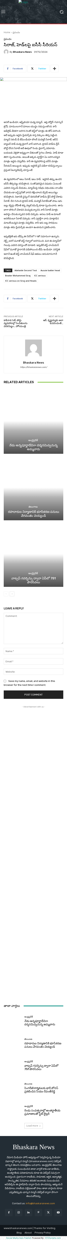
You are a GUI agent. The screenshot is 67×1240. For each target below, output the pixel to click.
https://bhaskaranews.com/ (33, 367)
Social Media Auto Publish (18, 1238)
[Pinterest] (38, 1212)
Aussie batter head (50, 270)
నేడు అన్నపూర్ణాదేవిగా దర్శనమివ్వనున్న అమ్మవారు (33, 447)
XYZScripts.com (53, 1238)
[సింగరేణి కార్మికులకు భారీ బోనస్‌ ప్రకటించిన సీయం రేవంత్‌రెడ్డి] (13, 1088)
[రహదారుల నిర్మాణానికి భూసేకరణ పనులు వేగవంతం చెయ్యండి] (33, 487)
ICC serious (40, 275)
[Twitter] (48, 1212)
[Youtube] (58, 1212)
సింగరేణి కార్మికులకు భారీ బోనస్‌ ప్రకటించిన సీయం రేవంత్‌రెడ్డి (41, 1089)
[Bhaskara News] (7, 51)
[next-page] (12, 593)
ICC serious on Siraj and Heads (20, 280)
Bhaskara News (22, 52)
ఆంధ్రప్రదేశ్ (33, 440)
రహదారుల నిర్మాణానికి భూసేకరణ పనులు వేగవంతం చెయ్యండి (33, 513)
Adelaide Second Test (26, 270)
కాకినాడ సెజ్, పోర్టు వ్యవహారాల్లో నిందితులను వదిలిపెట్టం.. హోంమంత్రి (16, 323)
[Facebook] (8, 1212)
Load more (32, 1125)
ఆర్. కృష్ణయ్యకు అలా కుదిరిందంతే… (53, 322)
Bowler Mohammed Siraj (18, 275)
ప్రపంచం (16, 32)
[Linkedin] (28, 1212)
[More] (54, 68)
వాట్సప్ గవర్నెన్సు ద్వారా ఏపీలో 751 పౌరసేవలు (33, 580)
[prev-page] (6, 593)
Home (7, 32)
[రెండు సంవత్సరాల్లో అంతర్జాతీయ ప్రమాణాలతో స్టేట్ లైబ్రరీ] (13, 1110)
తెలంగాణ (33, 507)
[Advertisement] (33, 852)
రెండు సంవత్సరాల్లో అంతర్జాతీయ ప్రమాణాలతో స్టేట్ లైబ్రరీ (42, 1112)
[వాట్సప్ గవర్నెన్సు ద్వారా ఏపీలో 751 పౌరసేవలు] (33, 554)
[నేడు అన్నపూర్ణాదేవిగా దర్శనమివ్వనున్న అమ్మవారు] (33, 421)
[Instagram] (18, 1212)
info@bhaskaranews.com (40, 1203)
